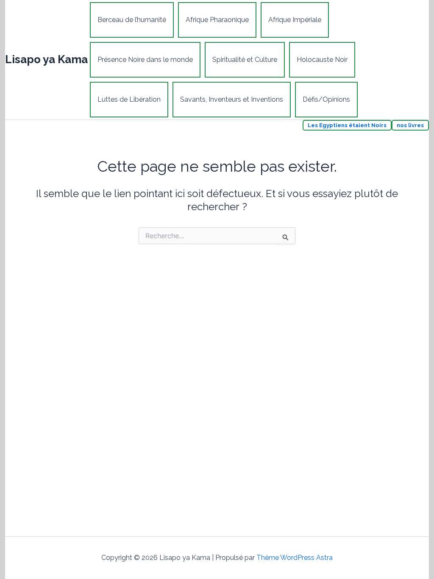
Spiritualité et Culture (244, 60)
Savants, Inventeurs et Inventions (231, 99)
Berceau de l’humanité (131, 20)
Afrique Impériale (294, 20)
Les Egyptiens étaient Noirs (347, 125)
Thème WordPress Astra (294, 558)
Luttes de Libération (129, 99)
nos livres (410, 125)
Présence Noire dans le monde (145, 60)
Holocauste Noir (322, 60)
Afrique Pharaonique (217, 20)
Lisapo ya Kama (46, 59)
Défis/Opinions (326, 99)
